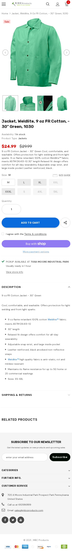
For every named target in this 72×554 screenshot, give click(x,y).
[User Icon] (57, 4)
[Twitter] (13, 520)
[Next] (67, 53)
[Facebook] (5, 520)
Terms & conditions (35, 234)
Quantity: (7, 200)
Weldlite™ (53, 319)
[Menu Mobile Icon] (4, 4)
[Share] (65, 223)
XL (39, 182)
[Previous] (5, 53)
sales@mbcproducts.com (29, 510)
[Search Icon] (47, 4)
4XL (40, 191)
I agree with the (15, 234)
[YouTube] (20, 520)
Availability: (8, 134)
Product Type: (10, 138)
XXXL (8, 191)
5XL (55, 191)
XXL (55, 182)
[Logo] (22, 4)
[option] (36, 52)
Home (5, 13)
